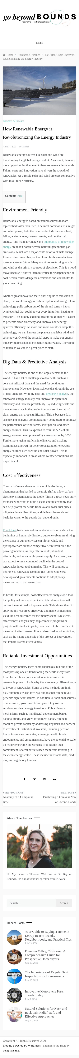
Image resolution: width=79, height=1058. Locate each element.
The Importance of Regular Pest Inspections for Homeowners (46, 974)
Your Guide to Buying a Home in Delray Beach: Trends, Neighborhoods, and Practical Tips (48, 935)
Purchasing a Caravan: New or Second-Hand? (59, 799)
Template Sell (11, 1050)
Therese (25, 146)
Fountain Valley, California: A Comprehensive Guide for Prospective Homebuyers (45, 955)
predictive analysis (57, 393)
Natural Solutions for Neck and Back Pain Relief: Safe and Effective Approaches (46, 1012)
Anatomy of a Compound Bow (18, 799)
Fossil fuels (9, 530)
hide (20, 195)
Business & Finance (13, 121)
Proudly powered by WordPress (22, 1045)
